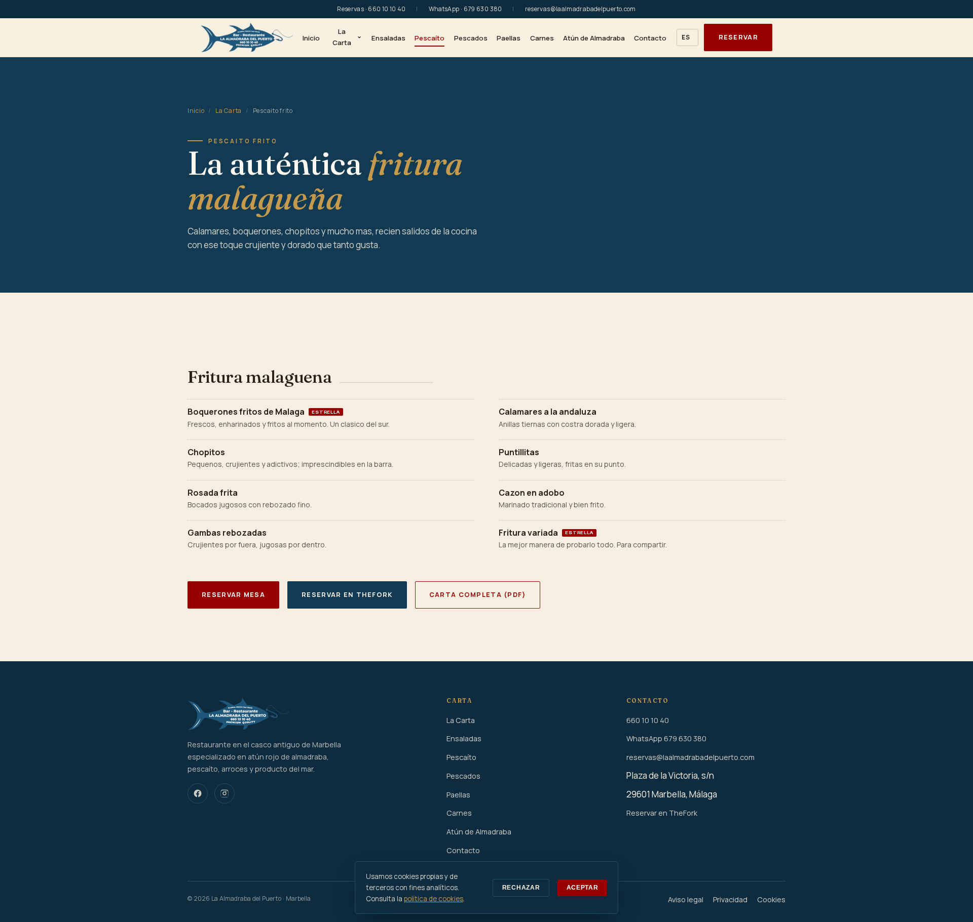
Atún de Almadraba (594, 38)
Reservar (738, 37)
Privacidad (730, 899)
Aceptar (582, 887)
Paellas (508, 38)
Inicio (311, 38)
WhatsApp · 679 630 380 (465, 9)
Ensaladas (388, 38)
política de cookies (433, 898)
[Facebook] (198, 793)
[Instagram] (224, 793)
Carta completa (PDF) (477, 594)
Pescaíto (429, 38)
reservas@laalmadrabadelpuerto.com (580, 9)
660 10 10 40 (647, 720)
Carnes (542, 38)
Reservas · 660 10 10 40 (371, 9)
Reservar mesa (233, 594)
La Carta (341, 37)
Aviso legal (685, 899)
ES (686, 37)
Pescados (471, 38)
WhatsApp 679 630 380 (666, 738)
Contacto (650, 38)
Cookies (771, 899)
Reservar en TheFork (347, 594)
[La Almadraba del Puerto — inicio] (247, 37)
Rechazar (521, 887)
